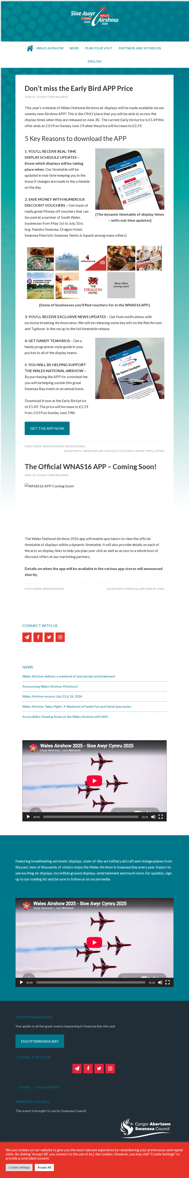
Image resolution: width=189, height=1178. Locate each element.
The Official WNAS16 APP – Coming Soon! (91, 466)
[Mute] (153, 816)
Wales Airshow (94, 16)
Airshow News (53, 446)
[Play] (28, 816)
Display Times (144, 451)
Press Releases (75, 446)
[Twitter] (49, 637)
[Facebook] (38, 637)
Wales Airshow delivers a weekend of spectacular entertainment (68, 676)
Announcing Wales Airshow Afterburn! (50, 686)
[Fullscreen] (160, 816)
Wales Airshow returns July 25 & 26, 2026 (52, 696)
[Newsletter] (27, 637)
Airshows (90, 451)
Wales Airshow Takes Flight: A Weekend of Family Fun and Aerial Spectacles (76, 706)
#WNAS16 (132, 588)
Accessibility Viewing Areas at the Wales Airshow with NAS (65, 717)
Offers (159, 451)
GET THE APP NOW (47, 428)
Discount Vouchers (118, 451)
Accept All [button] (44, 1167)
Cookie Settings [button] (19, 1167)
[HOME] (30, 48)
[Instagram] (60, 637)
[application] (94, 780)
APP (100, 451)
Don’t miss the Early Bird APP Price (79, 88)
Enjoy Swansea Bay (40, 1041)
